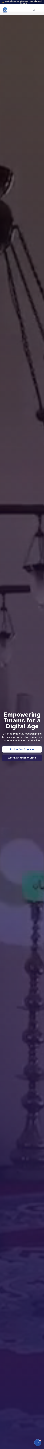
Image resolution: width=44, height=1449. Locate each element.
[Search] (34, 10)
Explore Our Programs (22, 749)
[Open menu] (39, 9)
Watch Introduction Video (22, 757)
